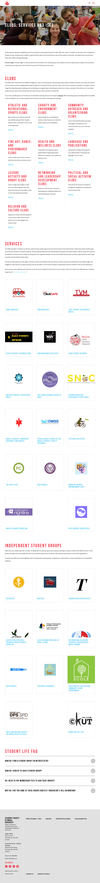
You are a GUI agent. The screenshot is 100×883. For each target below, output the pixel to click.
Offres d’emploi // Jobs (33, 819)
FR (89, 3)
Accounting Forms (81, 819)
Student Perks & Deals (63, 819)
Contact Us (29, 874)
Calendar (48, 819)
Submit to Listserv (44, 874)
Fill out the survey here (19, 272)
